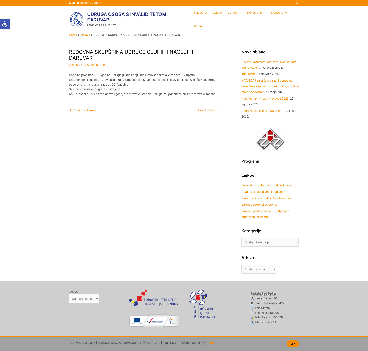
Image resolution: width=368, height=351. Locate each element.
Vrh (292, 344)
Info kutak (248, 74)
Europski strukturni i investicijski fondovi (269, 185)
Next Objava (208, 110)
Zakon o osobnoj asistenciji (260, 204)
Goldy (210, 342)
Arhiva (73, 292)
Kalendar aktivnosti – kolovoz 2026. (265, 98)
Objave (217, 12)
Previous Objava (82, 110)
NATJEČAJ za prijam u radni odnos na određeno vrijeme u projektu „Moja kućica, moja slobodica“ (270, 86)
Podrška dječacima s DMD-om (262, 111)
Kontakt (199, 26)
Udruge (233, 12)
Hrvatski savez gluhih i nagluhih (263, 192)
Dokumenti (254, 12)
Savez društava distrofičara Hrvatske (266, 198)
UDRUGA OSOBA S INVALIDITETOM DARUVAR (126, 17)
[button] (5, 24)
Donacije (277, 12)
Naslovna (200, 12)
